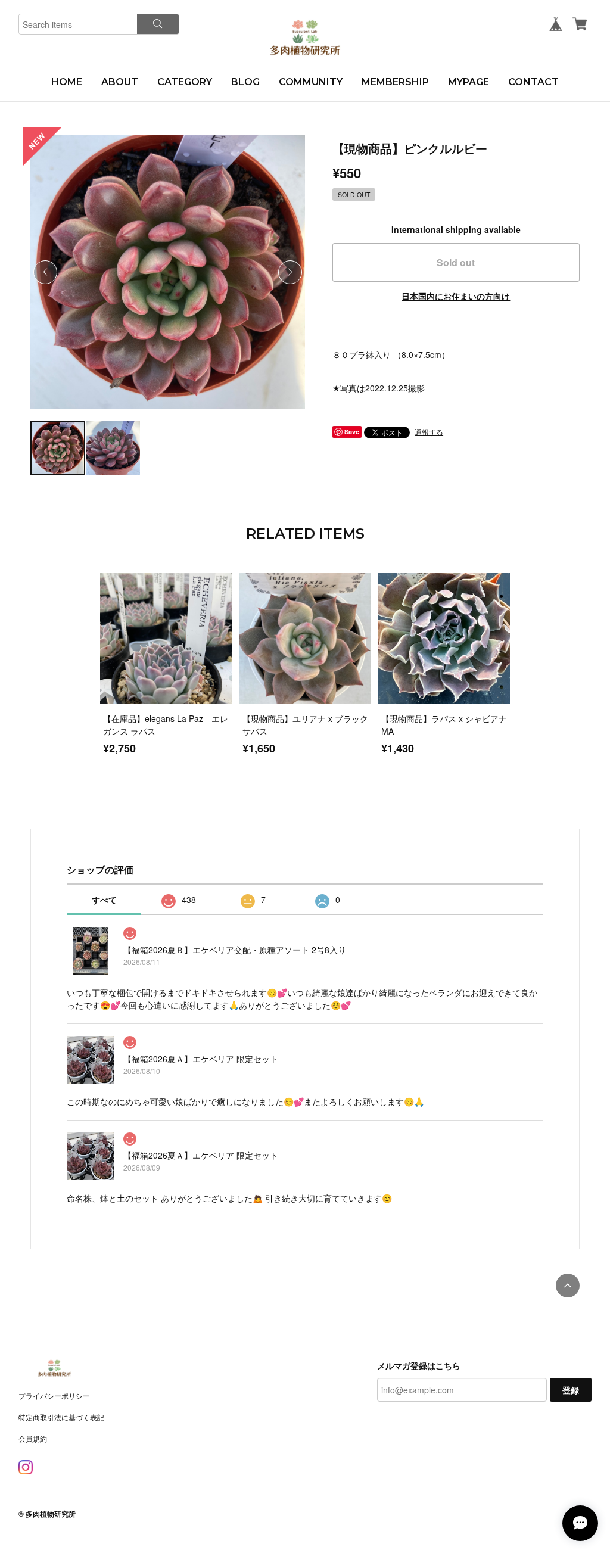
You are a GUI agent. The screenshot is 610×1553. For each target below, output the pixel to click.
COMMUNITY (311, 82)
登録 (570, 1390)
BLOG (245, 82)
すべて (104, 899)
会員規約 (32, 1438)
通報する (429, 432)
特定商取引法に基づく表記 (61, 1417)
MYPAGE (468, 82)
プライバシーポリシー (54, 1395)
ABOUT (119, 82)
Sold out (456, 262)
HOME (66, 82)
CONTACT (533, 82)
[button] (290, 272)
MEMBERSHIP (395, 82)
